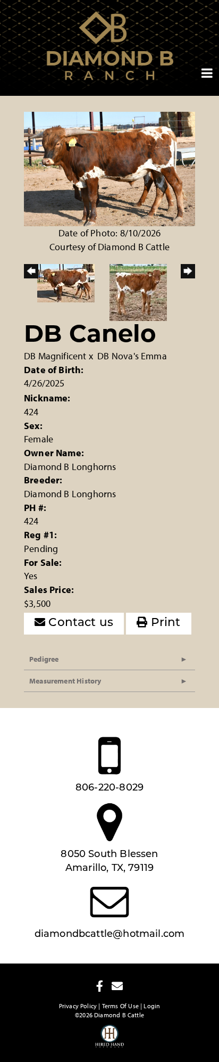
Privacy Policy (78, 1006)
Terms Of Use (120, 1006)
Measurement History (65, 681)
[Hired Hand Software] (109, 1041)
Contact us (79, 623)
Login (152, 1006)
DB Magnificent (55, 356)
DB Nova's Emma (132, 356)
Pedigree (43, 659)
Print (164, 623)
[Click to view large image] (109, 168)
